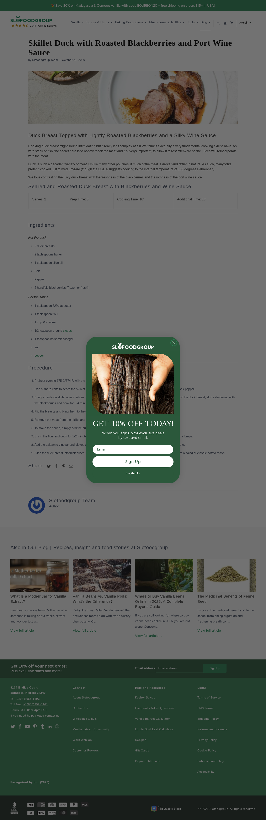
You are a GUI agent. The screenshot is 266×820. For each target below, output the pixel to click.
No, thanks (133, 473)
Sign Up (133, 461)
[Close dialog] (174, 343)
